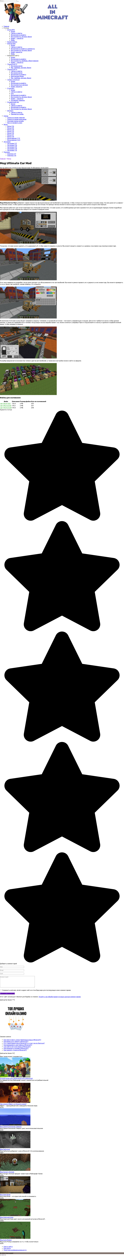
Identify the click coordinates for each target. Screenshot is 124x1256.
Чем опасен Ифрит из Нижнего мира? (13, 1104)
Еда (12, 93)
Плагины (7, 152)
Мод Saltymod (5, 1149)
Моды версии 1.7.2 (13, 138)
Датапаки (7, 142)
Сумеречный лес (13, 102)
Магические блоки (17, 76)
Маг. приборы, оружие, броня (21, 68)
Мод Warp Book (5, 1195)
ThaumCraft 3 (12, 64)
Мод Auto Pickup (6, 1240)
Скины (6, 116)
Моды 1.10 (10, 136)
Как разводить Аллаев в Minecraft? (16, 1048)
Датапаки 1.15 (12, 147)
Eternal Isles (11, 43)
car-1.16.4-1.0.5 (5, 403)
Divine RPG (11, 30)
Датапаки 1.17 (12, 143)
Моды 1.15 (10, 128)
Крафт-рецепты (16, 52)
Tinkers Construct (13, 80)
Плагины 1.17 (11, 154)
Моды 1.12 (10, 133)
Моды (6, 124)
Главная (6, 26)
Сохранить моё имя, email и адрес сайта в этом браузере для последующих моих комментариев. (36, 990)
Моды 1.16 (10, 126)
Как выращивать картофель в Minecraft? (18, 1045)
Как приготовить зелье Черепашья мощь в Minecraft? (22, 1040)
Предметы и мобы (17, 114)
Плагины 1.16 (11, 155)
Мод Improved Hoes (6, 1217)
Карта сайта (8, 1246)
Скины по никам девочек (16, 117)
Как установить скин (14, 123)
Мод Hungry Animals (7, 1172)
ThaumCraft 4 (12, 69)
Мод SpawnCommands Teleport (11, 1127)
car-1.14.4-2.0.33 (6, 408)
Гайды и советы (16, 33)
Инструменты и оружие (19, 85)
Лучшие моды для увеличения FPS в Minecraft (16, 1078)
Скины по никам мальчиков (16, 119)
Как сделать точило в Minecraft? (15, 1050)
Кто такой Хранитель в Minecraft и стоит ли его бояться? (24, 1043)
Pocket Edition (12, 42)
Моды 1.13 (10, 131)
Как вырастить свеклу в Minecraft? (16, 1041)
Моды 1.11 (10, 135)
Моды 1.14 (10, 130)
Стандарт (10, 88)
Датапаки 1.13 (12, 150)
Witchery (10, 111)
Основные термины (18, 100)
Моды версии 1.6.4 (13, 140)
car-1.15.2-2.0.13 (5, 406)
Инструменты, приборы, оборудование (24, 61)
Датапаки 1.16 (12, 145)
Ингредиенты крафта (18, 35)
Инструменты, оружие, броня (21, 37)
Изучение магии (16, 66)
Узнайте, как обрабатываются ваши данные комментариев (60, 997)
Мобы (13, 40)
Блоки (13, 31)
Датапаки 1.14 (12, 148)
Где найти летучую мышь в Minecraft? (17, 1047)
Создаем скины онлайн (15, 121)
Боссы (13, 104)
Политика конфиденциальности (15, 1250)
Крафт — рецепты (17, 38)
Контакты (7, 1248)
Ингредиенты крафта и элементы (23, 49)
